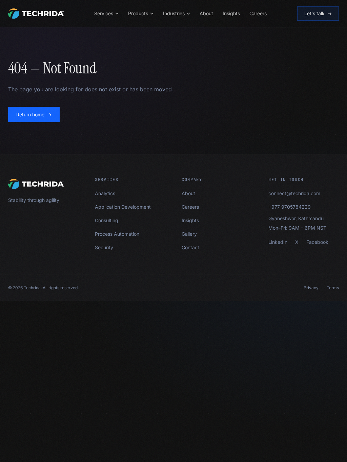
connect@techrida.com (294, 193)
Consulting (106, 220)
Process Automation (117, 234)
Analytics (105, 193)
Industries (174, 13)
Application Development (123, 207)
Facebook (317, 242)
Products (138, 13)
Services (103, 13)
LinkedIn (277, 242)
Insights (231, 13)
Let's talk (318, 13)
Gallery (189, 234)
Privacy (311, 287)
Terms (333, 287)
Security (104, 247)
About (206, 13)
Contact (190, 247)
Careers (258, 13)
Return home (34, 114)
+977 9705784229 (289, 207)
